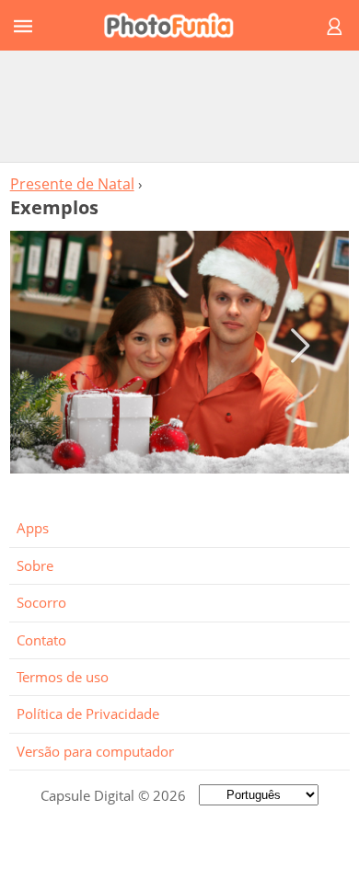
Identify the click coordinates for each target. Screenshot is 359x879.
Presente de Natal (72, 184)
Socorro (41, 602)
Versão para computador (95, 751)
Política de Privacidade (88, 713)
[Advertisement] (179, 106)
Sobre (35, 565)
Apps (33, 528)
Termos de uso (63, 677)
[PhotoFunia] (176, 25)
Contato (41, 640)
